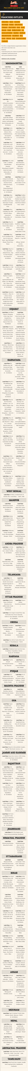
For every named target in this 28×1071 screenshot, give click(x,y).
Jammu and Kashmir (7, 33)
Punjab (9, 30)
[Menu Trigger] (25, 3)
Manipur (11, 24)
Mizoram (8, 38)
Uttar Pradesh (12, 27)
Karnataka (17, 22)
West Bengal (5, 24)
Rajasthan (16, 33)
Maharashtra (5, 22)
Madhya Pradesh (16, 30)
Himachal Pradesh (6, 35)
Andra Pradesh (18, 24)
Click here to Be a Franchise (8, 58)
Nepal (13, 38)
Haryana (4, 30)
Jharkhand (22, 33)
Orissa (18, 27)
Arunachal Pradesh (21, 38)
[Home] (14, 4)
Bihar (21, 35)
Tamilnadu (5, 41)
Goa (23, 30)
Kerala (22, 27)
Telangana (4, 27)
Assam (3, 38)
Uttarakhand (15, 35)
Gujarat (11, 22)
